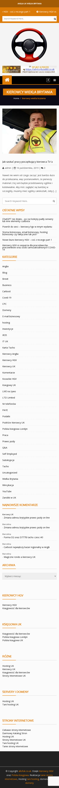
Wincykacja (8, 485)
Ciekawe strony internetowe (16, 729)
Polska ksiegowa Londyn (15, 428)
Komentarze (8, 372)
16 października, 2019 (28, 167)
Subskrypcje (8, 460)
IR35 (4, 335)
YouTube (6, 491)
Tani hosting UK (10, 704)
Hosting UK (8, 665)
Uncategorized (9, 472)
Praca (5, 435)
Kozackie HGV (9, 378)
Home (16, 98)
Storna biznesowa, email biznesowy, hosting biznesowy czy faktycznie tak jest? (25, 233)
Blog (4, 272)
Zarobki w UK (9, 497)
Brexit (5, 278)
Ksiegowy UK (9, 385)
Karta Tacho (8, 347)
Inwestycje (7, 328)
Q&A (4, 447)
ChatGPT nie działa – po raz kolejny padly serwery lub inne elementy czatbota (27, 220)
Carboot (6, 291)
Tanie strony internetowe (15, 746)
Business (6, 285)
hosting (6, 322)
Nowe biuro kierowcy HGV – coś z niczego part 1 (27, 239)
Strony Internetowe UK (14, 675)
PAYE (5, 410)
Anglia (5, 266)
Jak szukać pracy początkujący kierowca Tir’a (27, 161)
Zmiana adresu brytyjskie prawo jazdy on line (27, 517)
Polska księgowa (20, 775)
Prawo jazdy (8, 441)
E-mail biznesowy (11, 316)
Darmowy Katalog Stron (14, 733)
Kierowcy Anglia (10, 353)
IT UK (5, 341)
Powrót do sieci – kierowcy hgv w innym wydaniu (27, 226)
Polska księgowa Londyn (15, 636)
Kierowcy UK (8, 366)
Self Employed (9, 453)
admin (8, 167)
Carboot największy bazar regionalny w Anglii (27, 547)
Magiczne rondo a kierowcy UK (19, 556)
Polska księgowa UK (12, 640)
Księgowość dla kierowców (16, 608)
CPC (4, 303)
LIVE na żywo (9, 391)
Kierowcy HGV (9, 360)
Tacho (5, 466)
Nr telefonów (9, 403)
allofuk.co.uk (25, 771)
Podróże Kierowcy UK (13, 422)
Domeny (6, 310)
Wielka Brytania (10, 478)
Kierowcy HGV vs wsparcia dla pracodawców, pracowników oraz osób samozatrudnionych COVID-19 (29, 247)
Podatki (6, 416)
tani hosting (33, 779)
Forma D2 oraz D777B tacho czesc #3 (23, 537)
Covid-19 (6, 297)
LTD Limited (8, 397)
